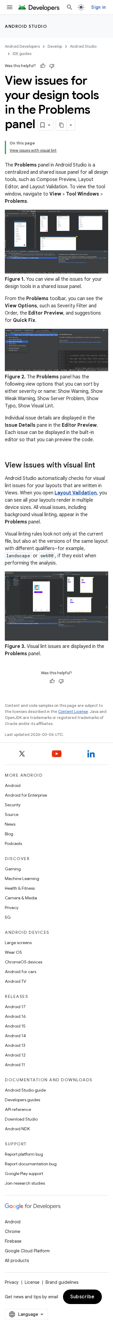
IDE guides (22, 53)
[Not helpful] (51, 65)
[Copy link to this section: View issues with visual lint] (101, 465)
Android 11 (15, 1064)
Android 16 (15, 1016)
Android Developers (22, 46)
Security (12, 805)
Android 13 (15, 1045)
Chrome (12, 1231)
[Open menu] (10, 7)
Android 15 (15, 1026)
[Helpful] (42, 65)
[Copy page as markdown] (61, 125)
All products (17, 1260)
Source (11, 814)
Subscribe (82, 1297)
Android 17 (15, 1006)
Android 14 (15, 1035)
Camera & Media (21, 898)
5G (8, 917)
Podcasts (13, 843)
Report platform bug (24, 1154)
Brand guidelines (62, 1282)
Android (12, 785)
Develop (55, 46)
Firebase (13, 1241)
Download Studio (21, 1119)
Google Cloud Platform (27, 1251)
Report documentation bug (31, 1164)
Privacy (11, 907)
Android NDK (17, 1128)
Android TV (15, 981)
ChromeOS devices (23, 962)
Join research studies (25, 1183)
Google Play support (24, 1173)
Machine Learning (22, 878)
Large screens (18, 942)
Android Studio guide (25, 1090)
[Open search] (69, 7)
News (10, 824)
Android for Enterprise (26, 795)
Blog (9, 834)
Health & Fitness (20, 888)
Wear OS (13, 952)
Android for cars (20, 971)
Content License (73, 711)
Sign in (98, 7)
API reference (18, 1109)
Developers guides (22, 1099)
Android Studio (26, 26)
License (32, 1282)
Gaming (13, 869)
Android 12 (15, 1055)
